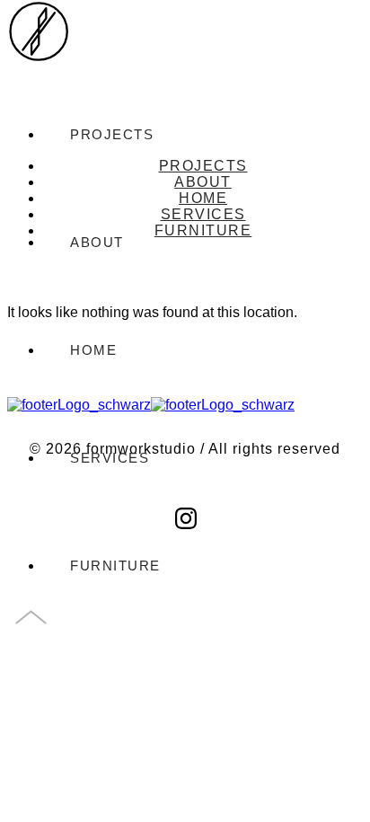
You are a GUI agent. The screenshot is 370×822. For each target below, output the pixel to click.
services (109, 457)
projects (203, 165)
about (203, 182)
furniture (115, 565)
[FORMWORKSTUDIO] (38, 47)
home (93, 350)
